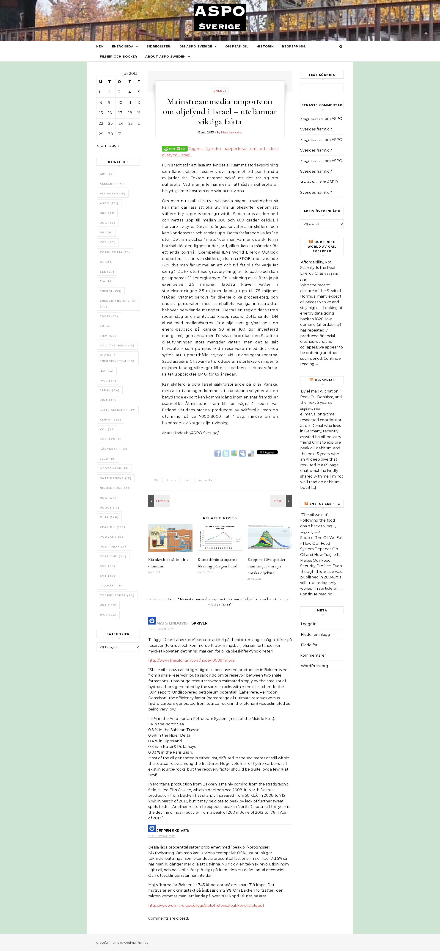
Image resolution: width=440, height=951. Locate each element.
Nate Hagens (116, 478)
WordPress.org (314, 666)
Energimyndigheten (118, 303)
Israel (187, 480)
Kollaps (111, 439)
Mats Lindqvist (231, 132)
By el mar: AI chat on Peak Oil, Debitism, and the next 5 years (321, 397)
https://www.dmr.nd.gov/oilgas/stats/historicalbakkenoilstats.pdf (206, 905)
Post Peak (114, 546)
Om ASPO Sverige (195, 46)
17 (120, 113)
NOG (108, 497)
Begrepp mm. (294, 46)
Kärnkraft (114, 449)
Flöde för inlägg (315, 634)
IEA (107, 370)
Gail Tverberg (117, 345)
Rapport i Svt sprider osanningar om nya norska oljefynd (267, 566)
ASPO (109, 203)
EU (106, 326)
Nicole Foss (115, 487)
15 (101, 113)
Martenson (114, 468)
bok (108, 222)
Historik (265, 46)
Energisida (123, 46)
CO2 (108, 242)
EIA (106, 281)
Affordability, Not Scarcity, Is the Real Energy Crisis (317, 268)
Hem (100, 46)
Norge (109, 507)
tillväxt (112, 585)
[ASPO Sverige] (220, 18)
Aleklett (112, 183)
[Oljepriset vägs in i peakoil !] (158, 501)
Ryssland (113, 556)
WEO (108, 614)
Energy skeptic (325, 504)
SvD (107, 566)
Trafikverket (117, 595)
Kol (107, 429)
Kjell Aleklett (118, 410)
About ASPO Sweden (165, 56)
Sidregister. (159, 46)
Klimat (110, 419)
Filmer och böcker (118, 56)
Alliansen (113, 193)
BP (106, 232)
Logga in (308, 624)
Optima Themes (136, 942)
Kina (108, 400)
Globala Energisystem (117, 358)
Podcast (112, 536)
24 (121, 123)
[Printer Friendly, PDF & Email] (175, 148)
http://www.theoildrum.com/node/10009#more (191, 660)
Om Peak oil (236, 46)
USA (108, 605)
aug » (114, 145)
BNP (107, 213)
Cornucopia (115, 252)
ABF (107, 174)
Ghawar (170, 480)
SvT (107, 576)
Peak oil (112, 527)
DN (106, 261)
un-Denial (325, 380)
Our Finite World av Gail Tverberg (322, 246)
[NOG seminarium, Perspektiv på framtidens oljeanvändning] (281, 501)
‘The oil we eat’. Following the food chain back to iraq (317, 520)
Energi (111, 291)
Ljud (108, 458)
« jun (101, 145)
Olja (109, 517)
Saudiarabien (206, 480)
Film (108, 335)
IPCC (108, 380)
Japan (110, 390)
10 (120, 102)
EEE (107, 271)
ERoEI (109, 316)
